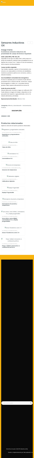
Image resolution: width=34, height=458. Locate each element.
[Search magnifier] (31, 403)
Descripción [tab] (17, 111)
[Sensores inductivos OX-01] (17, 19)
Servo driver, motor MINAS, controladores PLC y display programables (10, 220)
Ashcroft (4, 145)
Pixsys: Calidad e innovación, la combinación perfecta (29, 43)
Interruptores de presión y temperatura (9, 204)
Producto (3, 107)
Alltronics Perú (21, 99)
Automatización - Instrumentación (22, 105)
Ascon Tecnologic (7, 132)
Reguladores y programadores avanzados (10, 135)
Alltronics (10, 105)
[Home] (3, 2)
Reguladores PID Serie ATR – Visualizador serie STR (32, 43)
